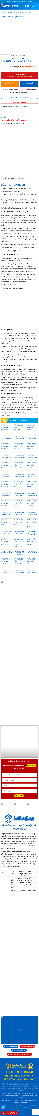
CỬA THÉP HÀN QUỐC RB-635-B (6, 456)
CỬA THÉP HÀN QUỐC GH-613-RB (19, 456)
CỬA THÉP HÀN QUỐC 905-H (19, 513)
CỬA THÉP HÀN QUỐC (25, 106)
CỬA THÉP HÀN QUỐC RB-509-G (6, 513)
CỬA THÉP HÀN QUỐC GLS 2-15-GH (6, 552)
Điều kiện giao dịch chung (10, 1096)
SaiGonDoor (11, 413)
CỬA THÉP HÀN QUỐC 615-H (19, 532)
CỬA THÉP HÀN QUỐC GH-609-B (32, 513)
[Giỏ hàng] (33, 6)
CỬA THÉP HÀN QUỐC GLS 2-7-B (19, 475)
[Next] (35, 34)
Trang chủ (5, 12)
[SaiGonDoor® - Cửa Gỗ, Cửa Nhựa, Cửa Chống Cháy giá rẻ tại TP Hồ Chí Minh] (10, 6)
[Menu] (36, 6)
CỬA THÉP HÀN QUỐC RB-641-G (32, 494)
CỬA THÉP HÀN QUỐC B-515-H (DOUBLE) (19, 553)
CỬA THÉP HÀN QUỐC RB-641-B (32, 552)
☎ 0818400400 (29, 67)
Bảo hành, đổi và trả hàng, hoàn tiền (13, 1100)
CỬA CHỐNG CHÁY (22, 12)
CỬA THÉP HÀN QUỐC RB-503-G (6, 437)
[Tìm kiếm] (25, 6)
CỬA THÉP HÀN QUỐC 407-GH (7, 571)
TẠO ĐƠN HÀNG (19, 74)
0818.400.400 (12, 1113)
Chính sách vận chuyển (19, 1103)
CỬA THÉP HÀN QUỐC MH (7, 532)
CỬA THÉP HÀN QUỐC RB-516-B (32, 456)
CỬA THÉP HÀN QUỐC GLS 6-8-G (32, 475)
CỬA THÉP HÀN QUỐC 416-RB (32, 571)
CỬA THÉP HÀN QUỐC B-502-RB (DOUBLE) (32, 533)
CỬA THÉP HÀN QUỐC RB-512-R (19, 437)
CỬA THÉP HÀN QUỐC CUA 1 (7, 475)
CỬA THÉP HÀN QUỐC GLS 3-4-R (19, 571)
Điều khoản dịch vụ (31, 1100)
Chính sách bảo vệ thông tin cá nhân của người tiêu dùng (19, 1093)
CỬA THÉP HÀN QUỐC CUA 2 (32, 437)
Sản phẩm (13, 12)
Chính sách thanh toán (26, 1096)
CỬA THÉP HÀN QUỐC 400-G (19, 494)
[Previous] (4, 34)
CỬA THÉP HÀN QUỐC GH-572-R (6, 494)
